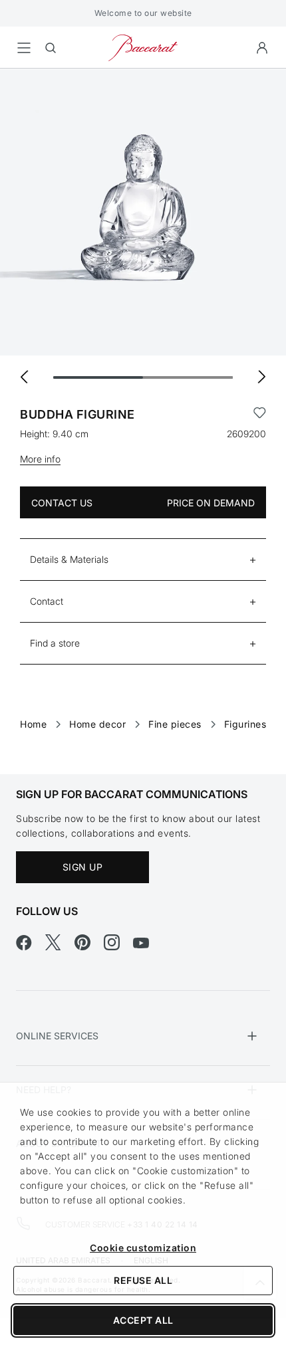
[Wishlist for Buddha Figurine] (259, 415)
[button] (262, 48)
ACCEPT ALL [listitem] (143, 1320)
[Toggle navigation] (24, 48)
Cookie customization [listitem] (143, 1247)
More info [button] (40, 459)
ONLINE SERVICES (57, 1035)
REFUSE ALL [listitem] (143, 1280)
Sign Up (83, 867)
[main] (143, 400)
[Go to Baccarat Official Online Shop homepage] (143, 46)
